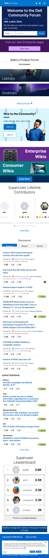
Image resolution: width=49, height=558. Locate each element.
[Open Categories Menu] (44, 3)
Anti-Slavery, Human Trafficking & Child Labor (20, 555)
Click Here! (24, 179)
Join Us (9, 127)
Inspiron (31, 259)
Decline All (32, 551)
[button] (6, 265)
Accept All (39, 551)
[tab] (14, 225)
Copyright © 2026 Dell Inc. (12, 537)
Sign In (10, 135)
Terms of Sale (31, 537)
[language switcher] (40, 3)
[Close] (45, 542)
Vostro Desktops (37, 331)
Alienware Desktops (35, 311)
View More (24, 230)
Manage (4, 551)
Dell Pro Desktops (35, 276)
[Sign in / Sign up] (36, 3)
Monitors (32, 348)
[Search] (41, 33)
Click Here (24, 48)
